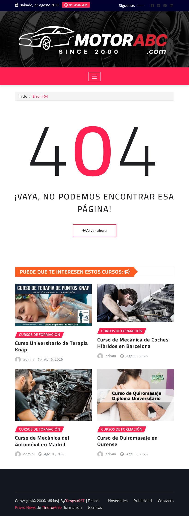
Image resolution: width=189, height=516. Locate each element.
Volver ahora (96, 230)
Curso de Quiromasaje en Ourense (127, 441)
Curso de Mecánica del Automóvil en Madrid (42, 441)
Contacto (166, 500)
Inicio (23, 96)
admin (28, 359)
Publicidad (143, 500)
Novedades (118, 500)
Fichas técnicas (95, 504)
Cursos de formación (73, 504)
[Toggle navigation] (94, 76)
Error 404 (40, 96)
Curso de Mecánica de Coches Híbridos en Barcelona (132, 343)
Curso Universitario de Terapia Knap (51, 346)
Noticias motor (51, 504)
